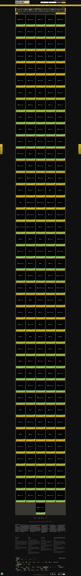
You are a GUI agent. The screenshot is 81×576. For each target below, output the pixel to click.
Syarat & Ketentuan (35, 521)
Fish (51, 5)
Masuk (59, 2)
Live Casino (38, 5)
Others (55, 5)
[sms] (39, 518)
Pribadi (39, 521)
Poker (43, 5)
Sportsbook (28, 5)
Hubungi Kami (50, 521)
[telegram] (41, 518)
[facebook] (34, 518)
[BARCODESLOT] (46, 518)
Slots (33, 5)
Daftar (63, 2)
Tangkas (47, 5)
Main (20, 19)
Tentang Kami (30, 521)
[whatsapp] (43, 518)
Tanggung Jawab (43, 521)
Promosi (59, 5)
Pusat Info (47, 521)
